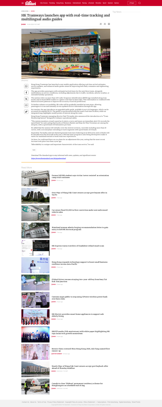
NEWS (33, 11)
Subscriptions (101, 402)
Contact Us (25, 402)
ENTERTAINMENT (57, 353)
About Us (33, 402)
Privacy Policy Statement (55, 402)
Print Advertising (112, 402)
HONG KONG (24, 11)
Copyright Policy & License (73, 402)
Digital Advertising (125, 402)
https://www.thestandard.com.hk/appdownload (48, 158)
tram (34, 150)
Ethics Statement (89, 402)
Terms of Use (41, 402)
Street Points (136, 402)
